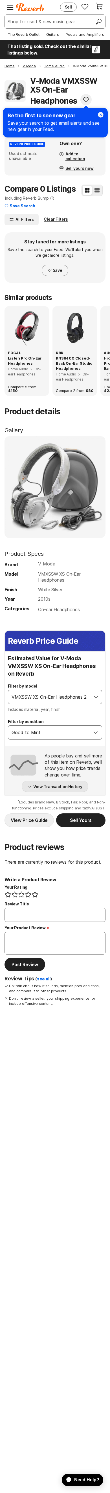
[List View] (97, 190)
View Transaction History (58, 786)
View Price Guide (29, 820)
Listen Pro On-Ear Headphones (24, 361)
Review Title (17, 903)
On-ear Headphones (59, 609)
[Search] (98, 21)
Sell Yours (81, 820)
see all (43, 979)
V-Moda (46, 564)
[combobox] (49, 697)
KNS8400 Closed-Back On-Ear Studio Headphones (74, 363)
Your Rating (16, 887)
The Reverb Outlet (23, 34)
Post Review (25, 964)
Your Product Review (25, 927)
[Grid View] (87, 190)
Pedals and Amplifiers (85, 34)
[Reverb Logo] (30, 7)
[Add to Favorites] (86, 99)
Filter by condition (26, 721)
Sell (68, 7)
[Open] (96, 697)
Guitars (52, 34)
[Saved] (85, 7)
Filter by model (22, 686)
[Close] (100, 114)
